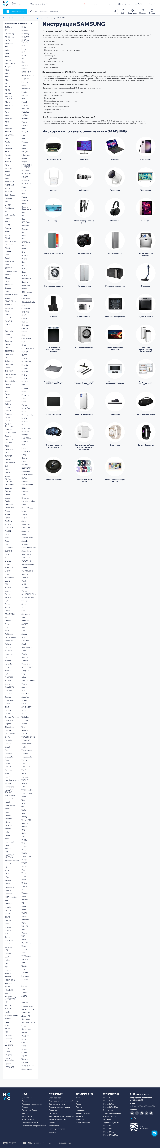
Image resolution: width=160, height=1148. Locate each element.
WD (23, 903)
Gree (7, 760)
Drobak (8, 498)
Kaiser (7, 967)
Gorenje (8, 740)
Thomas (24, 753)
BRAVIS (8, 281)
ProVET (24, 445)
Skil (22, 607)
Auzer (7, 172)
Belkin (7, 221)
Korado (8, 1018)
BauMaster (9, 208)
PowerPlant (26, 431)
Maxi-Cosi (25, 109)
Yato (23, 963)
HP (6, 867)
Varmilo (24, 850)
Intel (6, 923)
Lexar (23, 55)
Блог (79, 4)
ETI (6, 584)
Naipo (23, 203)
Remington (25, 471)
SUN (23, 690)
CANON (8, 321)
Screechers (26, 551)
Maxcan (24, 105)
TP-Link (24, 787)
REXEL (24, 478)
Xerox (23, 946)
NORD (24, 275)
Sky (23, 611)
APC (7, 122)
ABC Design (10, 37)
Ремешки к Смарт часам (84, 480)
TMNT (23, 770)
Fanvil (7, 607)
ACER (7, 40)
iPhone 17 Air (108, 1129)
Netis (23, 245)
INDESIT (8, 910)
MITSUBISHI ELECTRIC (26, 166)
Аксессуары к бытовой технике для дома (84, 383)
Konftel (8, 1012)
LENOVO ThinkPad (25, 41)
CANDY (8, 318)
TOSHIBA (25, 780)
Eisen (7, 541)
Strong (24, 684)
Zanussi (24, 979)
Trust (23, 803)
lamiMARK (9, 1045)
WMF (23, 939)
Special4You (26, 647)
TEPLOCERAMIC (28, 737)
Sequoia (24, 574)
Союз (23, 1046)
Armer (7, 145)
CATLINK (8, 338)
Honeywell (9, 842)
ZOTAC (24, 996)
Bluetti (7, 248)
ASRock (8, 152)
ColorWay (9, 364)
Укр (150, 4)
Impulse (8, 907)
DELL (7, 446)
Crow (7, 397)
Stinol (23, 677)
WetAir (24, 913)
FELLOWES (10, 614)
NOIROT (24, 269)
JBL (6, 950)
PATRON (24, 381)
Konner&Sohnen (11, 1015)
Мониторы (84, 159)
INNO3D (8, 920)
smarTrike (25, 621)
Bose (7, 265)
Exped (7, 594)
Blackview (9, 245)
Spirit (23, 651)
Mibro (23, 128)
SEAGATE (25, 558)
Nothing (24, 282)
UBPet (24, 826)
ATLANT (8, 162)
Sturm (24, 687)
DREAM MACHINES (9, 480)
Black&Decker (11, 241)
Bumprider (9, 308)
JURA (7, 960)
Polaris (24, 418)
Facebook (137, 1113)
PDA (23, 385)
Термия (24, 1059)
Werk (23, 909)
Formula (8, 664)
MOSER (24, 177)
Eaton (7, 518)
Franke (8, 670)
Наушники (115, 221)
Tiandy (24, 760)
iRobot (7, 937)
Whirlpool (25, 919)
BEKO (7, 218)
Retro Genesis (27, 474)
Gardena (8, 690)
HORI (7, 852)
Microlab (24, 132)
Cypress (8, 414)
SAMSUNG (26, 528)
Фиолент (25, 1062)
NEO (23, 219)
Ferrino (8, 621)
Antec (7, 115)
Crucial (8, 401)
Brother (8, 298)
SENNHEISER (27, 571)
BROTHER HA (10, 301)
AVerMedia (9, 182)
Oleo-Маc (25, 298)
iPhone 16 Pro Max (110, 1107)
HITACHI (8, 825)
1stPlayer (8, 27)
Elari (6, 544)
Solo (23, 631)
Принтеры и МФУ (53, 159)
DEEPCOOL (10, 439)
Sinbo (23, 604)
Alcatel (8, 93)
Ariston (8, 142)
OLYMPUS (25, 308)
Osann (24, 335)
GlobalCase (9, 727)
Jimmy (8, 953)
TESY (23, 747)
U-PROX (24, 823)
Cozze (7, 394)
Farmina (8, 611)
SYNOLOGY (26, 707)
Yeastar (24, 966)
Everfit (7, 591)
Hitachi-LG (9, 829)
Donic (7, 476)
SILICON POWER (28, 594)
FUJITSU (8, 680)
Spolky (24, 654)
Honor (7, 845)
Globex (8, 730)
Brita (7, 291)
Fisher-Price (10, 641)
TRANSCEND (27, 793)
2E (6, 30)
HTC (7, 877)
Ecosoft (8, 524)
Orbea (24, 332)
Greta (7, 763)
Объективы (84, 190)
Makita (24, 92)
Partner (24, 375)
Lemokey (25, 33)
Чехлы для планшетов (53, 253)
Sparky (24, 644)
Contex (8, 367)
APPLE (8, 125)
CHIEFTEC (9, 351)
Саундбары (115, 414)
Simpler (24, 601)
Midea (23, 145)
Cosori (7, 387)
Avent (7, 175)
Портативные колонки (145, 414)
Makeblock (25, 89)
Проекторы (115, 190)
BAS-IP (8, 205)
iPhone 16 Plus (108, 1101)
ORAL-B (24, 328)
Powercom (25, 428)
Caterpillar (9, 331)
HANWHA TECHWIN (9, 791)
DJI (6, 466)
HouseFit (8, 864)
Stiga (23, 674)
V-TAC (23, 836)
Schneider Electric (28, 548)
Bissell (7, 238)
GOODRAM (10, 733)
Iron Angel (9, 940)
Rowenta (25, 498)
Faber (7, 604)
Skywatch (25, 614)
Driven (7, 494)
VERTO (24, 863)
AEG (7, 53)
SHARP (24, 584)
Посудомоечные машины (145, 254)
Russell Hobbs (27, 508)
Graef (7, 747)
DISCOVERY (10, 462)
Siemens (25, 587)
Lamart (8, 1042)
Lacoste (8, 1038)
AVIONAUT (9, 185)
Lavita (7, 1048)
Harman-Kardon (11, 795)
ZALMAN (25, 976)
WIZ (23, 936)
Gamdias (8, 684)
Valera (24, 846)
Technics (25, 717)
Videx (23, 870)
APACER (8, 118)
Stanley (24, 660)
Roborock (25, 481)
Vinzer (24, 873)
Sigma (24, 591)
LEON (23, 52)
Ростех (24, 1039)
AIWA (7, 77)
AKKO (7, 83)
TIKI (23, 763)
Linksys (24, 69)
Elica (7, 554)
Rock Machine (27, 484)
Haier (7, 773)
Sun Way (25, 694)
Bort (7, 255)
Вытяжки (53, 316)
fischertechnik (11, 637)
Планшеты (145, 221)
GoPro (7, 737)
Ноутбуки (115, 159)
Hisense (8, 822)
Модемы (53, 190)
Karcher (8, 970)
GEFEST (8, 710)
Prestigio (25, 435)
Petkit (23, 391)
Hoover (8, 848)
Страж (24, 1052)
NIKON (24, 249)
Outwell (24, 352)
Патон (24, 1032)
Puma (23, 448)
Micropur (25, 138)
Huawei (8, 880)
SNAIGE (24, 624)
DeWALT (8, 456)
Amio (7, 112)
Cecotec (8, 341)
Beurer (8, 231)
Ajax (6, 80)
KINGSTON (9, 993)
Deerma (8, 443)
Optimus (25, 325)
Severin (24, 577)
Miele (23, 148)
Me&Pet (24, 115)
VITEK (23, 880)
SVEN (23, 704)
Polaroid (24, 421)
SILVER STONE (27, 597)
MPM (23, 190)
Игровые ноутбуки (111, 1122)
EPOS (7, 564)
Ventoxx (24, 860)
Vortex (24, 883)
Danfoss (8, 429)
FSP (6, 674)
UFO (23, 830)
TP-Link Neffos (27, 790)
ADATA (8, 47)
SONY (24, 637)
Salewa (24, 518)
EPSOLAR (9, 567)
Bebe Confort (10, 215)
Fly (6, 657)
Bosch (7, 258)
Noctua (24, 265)
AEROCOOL (10, 63)
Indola (7, 914)
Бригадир (25, 1012)
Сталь (23, 1049)
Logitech (25, 79)
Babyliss (8, 198)
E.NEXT (8, 514)
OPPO (24, 318)
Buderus (8, 304)
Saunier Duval (27, 538)
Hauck (7, 802)
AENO (7, 57)
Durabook (9, 504)
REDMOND (26, 468)
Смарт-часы (115, 445)
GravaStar (9, 757)
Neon (23, 232)
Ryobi (23, 511)
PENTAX (24, 388)
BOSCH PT (9, 261)
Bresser (8, 288)
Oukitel (24, 345)
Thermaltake (26, 750)
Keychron (9, 983)
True (23, 800)
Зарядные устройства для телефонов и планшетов (84, 447)
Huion (7, 884)
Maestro (24, 82)
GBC (7, 707)
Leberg (8, 1064)
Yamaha (24, 959)
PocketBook (26, 408)
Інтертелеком (27, 1006)
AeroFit (8, 67)
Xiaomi (24, 949)
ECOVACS (9, 528)
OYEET (24, 355)
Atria (7, 165)
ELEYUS (8, 551)
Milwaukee (25, 155)
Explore (8, 597)
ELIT (7, 558)
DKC (7, 469)
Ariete (7, 138)
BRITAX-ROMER (11, 295)
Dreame (8, 488)
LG (22, 59)
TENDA (24, 733)
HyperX (8, 890)
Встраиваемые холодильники (145, 383)
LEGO (23, 27)
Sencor (24, 567)
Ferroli (7, 624)
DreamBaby (10, 484)
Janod (7, 943)
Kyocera (8, 1035)
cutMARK (9, 407)
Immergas (9, 904)
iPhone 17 (107, 1126)
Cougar (8, 391)
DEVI (7, 453)
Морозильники (115, 253)
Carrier (8, 324)
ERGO (7, 574)
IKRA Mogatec (11, 897)
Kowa (7, 1025)
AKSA (7, 87)
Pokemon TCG (27, 415)
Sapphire (25, 531)
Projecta (24, 441)
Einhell (7, 538)
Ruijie (23, 504)
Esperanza (9, 577)
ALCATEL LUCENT (9, 98)
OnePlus (24, 315)
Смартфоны (145, 159)
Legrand (24, 30)
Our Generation (27, 348)
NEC (23, 215)
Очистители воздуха (84, 414)
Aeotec (8, 60)
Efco (7, 534)
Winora (24, 933)
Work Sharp (26, 943)
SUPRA (24, 700)
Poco (23, 411)
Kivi (6, 1002)
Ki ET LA (8, 987)
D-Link (7, 417)
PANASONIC (26, 362)
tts (22, 807)
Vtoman (24, 886)
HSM (7, 874)
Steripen (25, 670)
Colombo (9, 361)
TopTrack (25, 777)
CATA (7, 328)
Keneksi (8, 977)
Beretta (8, 228)
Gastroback (10, 700)
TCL (23, 714)
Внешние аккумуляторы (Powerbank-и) (145, 349)
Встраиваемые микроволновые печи (114, 383)
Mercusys (25, 118)
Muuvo (24, 197)
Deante (8, 436)
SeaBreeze (26, 554)
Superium (25, 697)
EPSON (8, 571)
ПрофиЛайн (26, 1036)
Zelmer (24, 986)
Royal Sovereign (28, 501)
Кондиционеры (84, 316)
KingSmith (9, 990)
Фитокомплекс (27, 1066)
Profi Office (26, 438)
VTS (23, 890)
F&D (6, 601)
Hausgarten (10, 805)
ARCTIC (8, 132)
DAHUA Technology (9, 425)
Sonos (24, 634)
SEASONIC (26, 561)
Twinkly (24, 816)
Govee (8, 743)
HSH (7, 870)
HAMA (7, 777)
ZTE (23, 999)
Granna (8, 750)
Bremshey (9, 284)
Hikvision (8, 819)
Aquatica (8, 128)
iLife (6, 900)
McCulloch (25, 112)
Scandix (24, 541)
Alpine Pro (9, 105)
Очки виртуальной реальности (53, 446)
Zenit (23, 989)
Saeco (24, 514)
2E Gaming (9, 33)
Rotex (23, 494)
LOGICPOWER (27, 75)
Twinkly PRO (26, 820)
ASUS (7, 158)
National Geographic (26, 208)
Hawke (8, 809)
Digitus (8, 459)
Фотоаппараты (84, 253)
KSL (6, 1032)
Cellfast (8, 344)
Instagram (142, 1113)
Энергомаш (26, 1069)
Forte (7, 667)
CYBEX (8, 411)
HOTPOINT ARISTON (9, 856)
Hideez (8, 815)
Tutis (23, 813)
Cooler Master (11, 374)
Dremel (8, 491)
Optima (24, 322)
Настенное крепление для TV (84, 222)
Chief (7, 348)
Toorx (23, 773)
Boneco (8, 251)
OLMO (24, 305)
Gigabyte (9, 720)
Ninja (23, 252)
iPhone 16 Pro (108, 1104)
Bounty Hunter (11, 271)
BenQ (7, 225)
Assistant (9, 155)
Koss (7, 1022)
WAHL (24, 896)
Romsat (24, 491)
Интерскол (26, 1029)
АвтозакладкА (27, 1009)
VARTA (24, 853)
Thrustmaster (27, 757)
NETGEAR (25, 242)
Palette (24, 358)
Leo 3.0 (24, 49)
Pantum (24, 372)
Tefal (23, 727)
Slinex (23, 617)
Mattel (24, 102)
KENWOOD (10, 980)
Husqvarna (9, 887)
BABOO (8, 191)
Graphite (8, 753)
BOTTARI (9, 268)
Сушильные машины (84, 347)
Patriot (24, 378)
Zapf (23, 983)
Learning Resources (9, 1059)
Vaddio (24, 840)
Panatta (24, 365)
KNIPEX (8, 1005)
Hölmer (8, 835)
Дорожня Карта (28, 1022)
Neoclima (25, 225)
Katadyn (8, 973)
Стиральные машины (53, 286)
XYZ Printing (26, 956)
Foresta (8, 660)
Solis (23, 627)
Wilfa (23, 923)
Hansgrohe (9, 787)
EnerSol (8, 561)
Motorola (25, 180)
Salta (23, 521)
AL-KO (7, 90)
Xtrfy (23, 953)
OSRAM (24, 342)
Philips (23, 401)
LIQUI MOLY (26, 72)
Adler (7, 50)
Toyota (24, 783)
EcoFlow (8, 521)
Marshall (24, 95)
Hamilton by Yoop (12, 780)
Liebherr (24, 62)
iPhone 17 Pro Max (110, 1135)
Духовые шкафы (146, 316)
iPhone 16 (107, 1098)
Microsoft (25, 142)
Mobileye (25, 170)
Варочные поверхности (115, 316)
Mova (23, 187)
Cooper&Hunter (11, 381)
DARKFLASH (10, 433)
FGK (7, 627)
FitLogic (8, 647)
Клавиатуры (53, 221)
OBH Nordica (26, 292)
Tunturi (24, 810)
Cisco (7, 358)
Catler (7, 334)
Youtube (132, 1113)
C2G (7, 311)
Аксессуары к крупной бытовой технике (53, 383)
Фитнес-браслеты (146, 445)
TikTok (151, 1113)
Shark (23, 581)
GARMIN (8, 694)
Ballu (7, 202)
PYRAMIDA (26, 451)
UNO (23, 833)
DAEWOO (9, 421)
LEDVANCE (9, 1067)
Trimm (24, 797)
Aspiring (8, 148)
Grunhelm (9, 770)
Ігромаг (24, 1002)
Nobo (23, 262)
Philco (23, 398)
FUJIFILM (9, 677)
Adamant (9, 43)
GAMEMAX (9, 687)
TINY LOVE (25, 767)
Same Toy (25, 524)
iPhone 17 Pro (108, 1132)
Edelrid (8, 531)
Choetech (9, 354)
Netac (23, 239)
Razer (23, 461)
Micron (24, 135)
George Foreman (12, 717)
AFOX (7, 70)
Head (7, 812)
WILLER (24, 926)
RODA (24, 488)
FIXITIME (8, 651)
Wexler (24, 916)
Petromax (25, 395)
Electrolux (9, 548)
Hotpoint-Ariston (12, 860)
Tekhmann (25, 730)
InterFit (8, 930)
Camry (8, 314)
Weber (24, 906)
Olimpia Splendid (28, 302)
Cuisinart (8, 404)
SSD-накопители (53, 414)
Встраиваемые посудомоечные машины (53, 349)
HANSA (8, 783)
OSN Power (26, 338)
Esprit (7, 581)
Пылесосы (145, 286)
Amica (7, 109)
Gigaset (8, 723)
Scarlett (24, 544)
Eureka (8, 587)
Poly (23, 425)
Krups (7, 1028)
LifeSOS (24, 65)
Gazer (7, 704)
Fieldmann (9, 634)
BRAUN (8, 278)
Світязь (24, 1042)
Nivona (24, 259)
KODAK (8, 1008)
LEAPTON (9, 1055)
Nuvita (24, 288)
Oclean (24, 295)
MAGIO (24, 85)
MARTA (24, 98)
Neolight (24, 229)
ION (6, 933)
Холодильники (84, 286)
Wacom (24, 893)
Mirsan (24, 162)
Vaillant (24, 843)
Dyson (7, 511)
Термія (24, 1056)
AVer (7, 178)
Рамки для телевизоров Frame (115, 480)
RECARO (25, 465)
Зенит (24, 1026)
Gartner (8, 697)
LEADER (8, 1052)
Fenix (7, 617)
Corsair (8, 384)
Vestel (23, 866)
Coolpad (8, 377)
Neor (23, 235)
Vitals (23, 876)
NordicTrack (26, 279)
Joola (7, 957)
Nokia (23, 272)
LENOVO (25, 37)
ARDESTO (9, 135)
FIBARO (8, 631)
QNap (23, 455)
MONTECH (26, 174)
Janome (8, 947)
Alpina (7, 102)
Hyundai (8, 894)
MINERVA (25, 158)
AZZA (7, 188)
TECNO (24, 720)
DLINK (7, 473)
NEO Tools (25, 222)
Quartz (24, 458)
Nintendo (25, 255)
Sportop (24, 657)
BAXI (7, 211)
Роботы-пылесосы (53, 479)
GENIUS (8, 714)
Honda (7, 838)
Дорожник (25, 1019)
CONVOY (9, 371)
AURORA (9, 168)
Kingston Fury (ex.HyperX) (10, 998)
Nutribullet (25, 285)
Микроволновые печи (115, 286)
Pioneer (24, 405)
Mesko (24, 122)
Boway (8, 275)
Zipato (24, 993)
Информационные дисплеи (115, 348)
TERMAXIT (25, 740)
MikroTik (24, 152)
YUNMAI (24, 973)
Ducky (7, 501)
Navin (23, 212)
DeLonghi (9, 449)
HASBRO (9, 799)
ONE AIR (25, 312)
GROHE (8, 767)
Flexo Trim (9, 654)
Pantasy (24, 368)
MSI (23, 194)
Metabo (24, 125)
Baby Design (10, 195)
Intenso (8, 927)
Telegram (146, 1113)
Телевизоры (145, 190)
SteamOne (26, 664)
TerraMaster (26, 743)
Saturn (24, 534)
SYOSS (24, 710)
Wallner (24, 900)
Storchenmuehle (28, 680)
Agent (7, 73)
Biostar (8, 235)
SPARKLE (25, 641)
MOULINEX (26, 184)
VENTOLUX (26, 856)
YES (23, 969)
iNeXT (7, 917)
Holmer (8, 832)
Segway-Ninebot (28, 564)
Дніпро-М (25, 1016)
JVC (6, 963)
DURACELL (9, 508)
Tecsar (24, 723)
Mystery (24, 200)
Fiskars (8, 644)
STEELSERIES (27, 667)
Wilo (23, 929)
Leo (23, 45)
